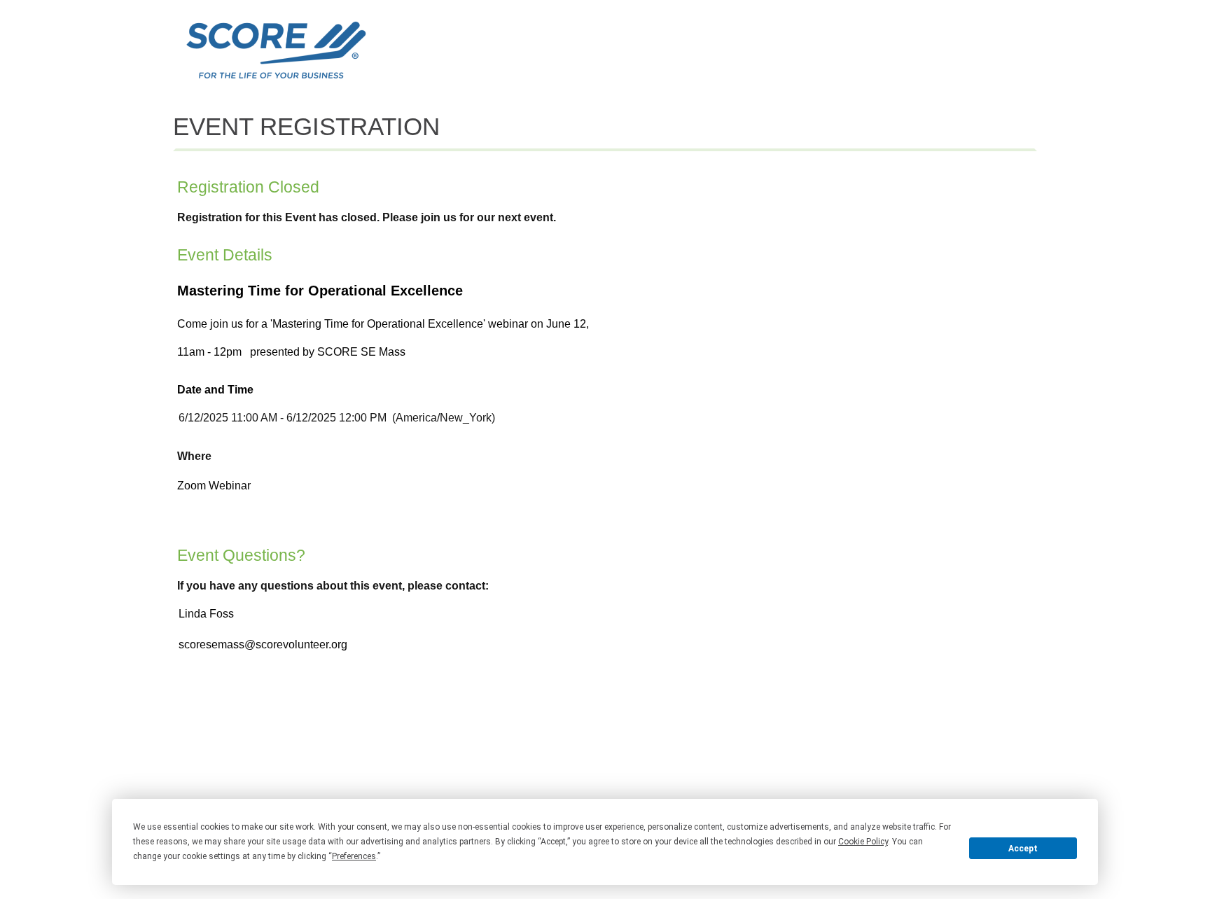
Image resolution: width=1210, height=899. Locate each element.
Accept (1023, 848)
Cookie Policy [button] (863, 841)
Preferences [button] (354, 856)
